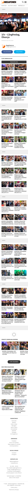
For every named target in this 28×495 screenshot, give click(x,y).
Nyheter (3, 5)
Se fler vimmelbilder (14, 361)
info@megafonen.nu (11, 46)
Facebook (14, 453)
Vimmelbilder (14, 429)
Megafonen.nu (10, 45)
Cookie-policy (14, 487)
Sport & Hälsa (14, 427)
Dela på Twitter (19, 51)
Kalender (14, 430)
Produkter (14, 441)
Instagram (14, 454)
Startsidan (14, 420)
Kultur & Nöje (12, 5)
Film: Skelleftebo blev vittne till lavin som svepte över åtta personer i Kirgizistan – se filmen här (20, 409)
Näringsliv (21, 5)
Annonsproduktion (14, 446)
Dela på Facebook (7, 51)
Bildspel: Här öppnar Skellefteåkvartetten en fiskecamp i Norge (7, 392)
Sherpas (17, 489)
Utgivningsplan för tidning (14, 444)
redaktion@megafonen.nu (15, 468)
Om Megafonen (14, 434)
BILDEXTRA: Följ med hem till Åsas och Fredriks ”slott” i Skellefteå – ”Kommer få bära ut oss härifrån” (20, 393)
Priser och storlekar (14, 442)
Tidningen (14, 432)
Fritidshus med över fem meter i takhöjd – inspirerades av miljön (7, 408)
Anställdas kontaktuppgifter (14, 471)
